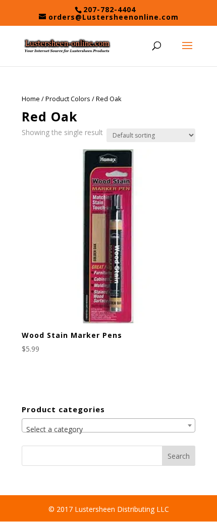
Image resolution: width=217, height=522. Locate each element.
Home (31, 98)
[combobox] (108, 425)
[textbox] (108, 429)
